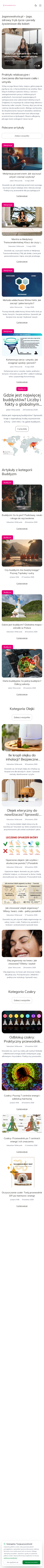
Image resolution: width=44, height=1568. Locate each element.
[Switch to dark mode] (36, 5)
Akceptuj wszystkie (31, 1562)
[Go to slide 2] (36, 65)
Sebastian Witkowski (16, 246)
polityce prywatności (10, 1558)
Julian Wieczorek (16, 181)
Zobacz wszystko (22, 136)
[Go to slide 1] (34, 65)
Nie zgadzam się (12, 1562)
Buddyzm (22, 389)
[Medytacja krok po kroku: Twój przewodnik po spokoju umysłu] (22, 48)
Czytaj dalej (22, 429)
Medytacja (10, 49)
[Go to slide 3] (39, 66)
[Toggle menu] (40, 5)
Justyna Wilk (9, 61)
